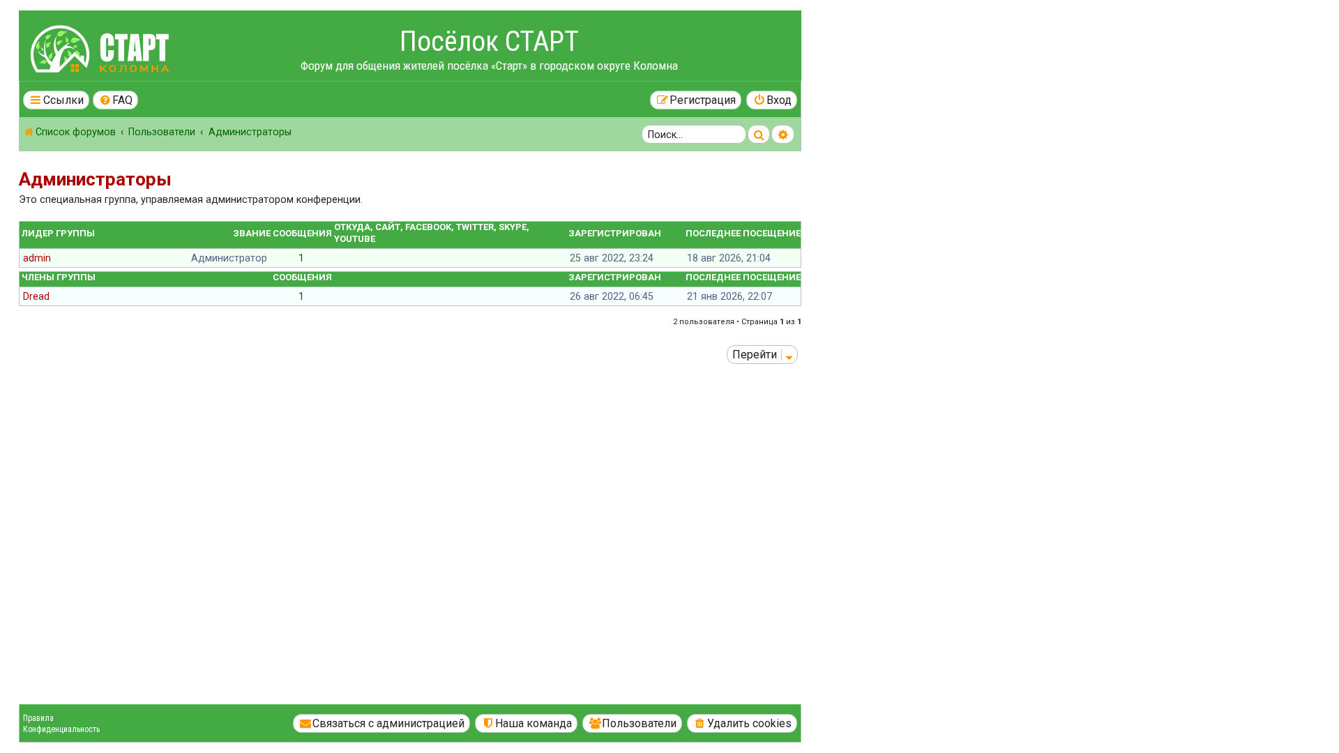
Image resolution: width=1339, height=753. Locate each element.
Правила (38, 718)
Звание (252, 233)
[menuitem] (116, 100)
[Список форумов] (102, 51)
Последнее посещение (743, 233)
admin (37, 258)
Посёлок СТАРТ (489, 41)
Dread (36, 296)
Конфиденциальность (61, 729)
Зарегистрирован (614, 233)
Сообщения (302, 233)
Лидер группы (58, 233)
